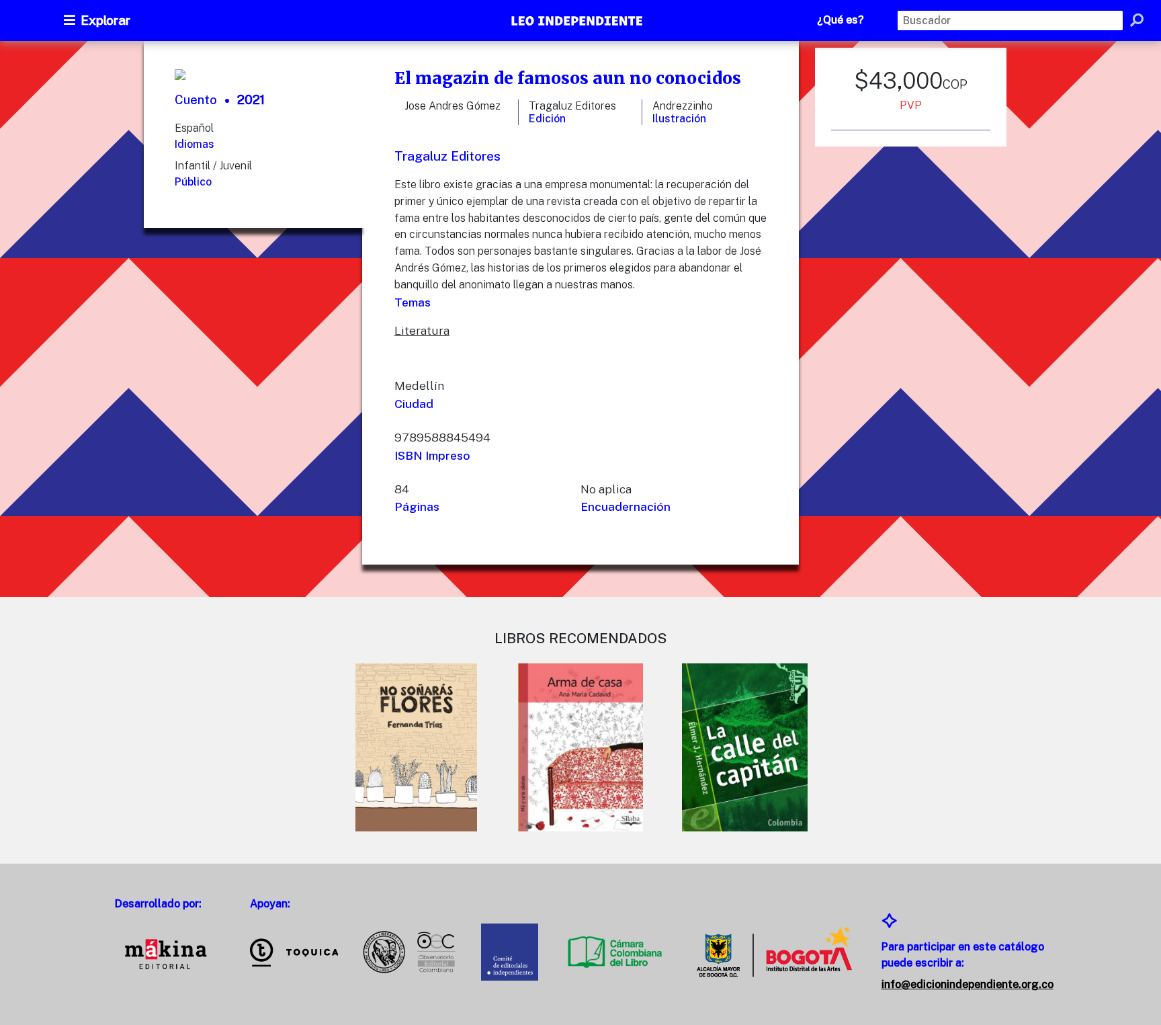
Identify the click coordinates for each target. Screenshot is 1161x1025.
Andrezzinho (682, 105)
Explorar (105, 20)
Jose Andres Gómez (452, 105)
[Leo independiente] (578, 22)
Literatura (421, 330)
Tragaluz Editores (572, 105)
